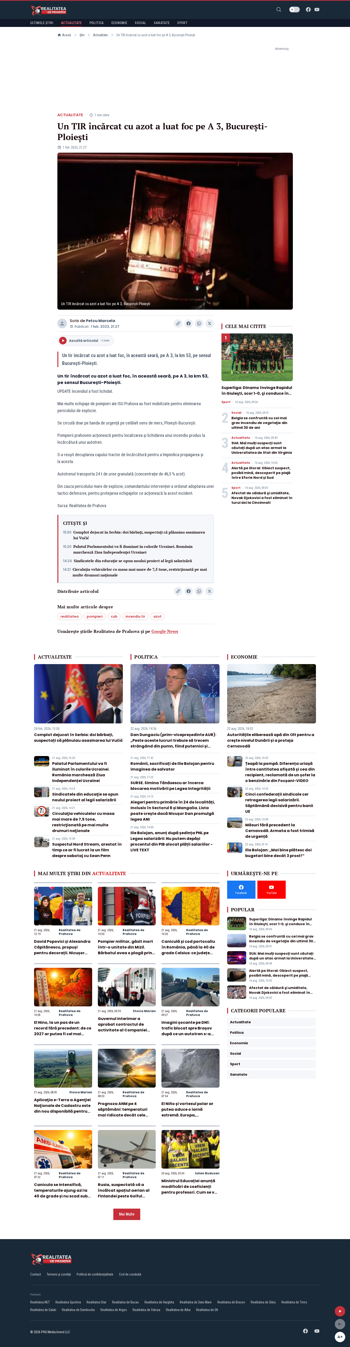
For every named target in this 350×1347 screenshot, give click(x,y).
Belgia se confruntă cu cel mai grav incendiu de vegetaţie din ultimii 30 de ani (259, 423)
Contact (35, 1274)
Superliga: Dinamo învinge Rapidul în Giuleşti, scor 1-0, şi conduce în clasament (256, 393)
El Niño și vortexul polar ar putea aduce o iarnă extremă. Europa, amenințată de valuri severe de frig (190, 1115)
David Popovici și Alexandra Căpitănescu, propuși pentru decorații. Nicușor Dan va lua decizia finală (62, 950)
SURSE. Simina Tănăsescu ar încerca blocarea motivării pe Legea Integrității (170, 785)
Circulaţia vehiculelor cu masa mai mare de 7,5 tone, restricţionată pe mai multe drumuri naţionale (140, 572)
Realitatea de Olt (207, 1310)
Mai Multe (127, 1214)
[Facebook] (308, 9)
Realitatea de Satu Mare (196, 1302)
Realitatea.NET (40, 1302)
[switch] (294, 9)
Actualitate (100, 35)
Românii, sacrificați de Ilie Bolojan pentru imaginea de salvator (172, 766)
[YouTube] (317, 9)
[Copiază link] (178, 323)
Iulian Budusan (207, 1173)
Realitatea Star (96, 1302)
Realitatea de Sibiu (263, 1302)
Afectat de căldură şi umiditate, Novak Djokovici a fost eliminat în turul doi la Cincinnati (261, 498)
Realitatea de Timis (294, 1302)
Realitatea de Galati (43, 1310)
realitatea (69, 616)
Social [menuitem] (140, 23)
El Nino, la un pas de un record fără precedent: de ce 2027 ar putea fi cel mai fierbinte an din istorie (62, 1031)
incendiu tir (135, 616)
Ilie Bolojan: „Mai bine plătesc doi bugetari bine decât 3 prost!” (278, 852)
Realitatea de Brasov (231, 1302)
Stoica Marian (144, 1011)
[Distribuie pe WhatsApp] (199, 323)
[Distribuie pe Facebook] (188, 323)
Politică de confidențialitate (95, 1274)
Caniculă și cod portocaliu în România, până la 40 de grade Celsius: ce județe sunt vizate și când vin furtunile (188, 953)
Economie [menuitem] (119, 23)
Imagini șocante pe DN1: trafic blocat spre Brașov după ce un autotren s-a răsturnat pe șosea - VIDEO (188, 1031)
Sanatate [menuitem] (162, 23)
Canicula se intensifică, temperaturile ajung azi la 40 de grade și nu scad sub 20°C (61, 1193)
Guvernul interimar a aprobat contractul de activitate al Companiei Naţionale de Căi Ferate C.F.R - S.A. (122, 1030)
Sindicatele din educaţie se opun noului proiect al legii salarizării (133, 560)
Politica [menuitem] (97, 23)
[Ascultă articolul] (340, 1311)
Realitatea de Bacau (125, 1302)
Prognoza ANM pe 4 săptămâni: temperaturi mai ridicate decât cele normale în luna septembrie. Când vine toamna (126, 1115)
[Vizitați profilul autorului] (62, 323)
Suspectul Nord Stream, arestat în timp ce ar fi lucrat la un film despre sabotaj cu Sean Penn (87, 850)
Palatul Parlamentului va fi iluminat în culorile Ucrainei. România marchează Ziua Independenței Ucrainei (133, 549)
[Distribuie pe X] (209, 323)
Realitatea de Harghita (159, 1302)
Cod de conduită (130, 1274)
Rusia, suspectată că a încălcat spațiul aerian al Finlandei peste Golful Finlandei (124, 1193)
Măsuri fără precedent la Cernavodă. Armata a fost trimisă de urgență (279, 830)
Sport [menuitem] (182, 23)
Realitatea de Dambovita (78, 1310)
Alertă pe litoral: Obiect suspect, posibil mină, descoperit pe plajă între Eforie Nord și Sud (260, 473)
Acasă (66, 35)
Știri (82, 35)
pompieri (95, 616)
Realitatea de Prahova (69, 932)
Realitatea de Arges (113, 1310)
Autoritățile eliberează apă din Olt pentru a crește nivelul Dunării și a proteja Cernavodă (270, 740)
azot (157, 616)
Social (236, 413)
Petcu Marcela (100, 320)
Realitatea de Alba (178, 1310)
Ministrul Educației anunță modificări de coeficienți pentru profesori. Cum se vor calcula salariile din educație (190, 1192)
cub (114, 616)
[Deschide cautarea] (279, 9)
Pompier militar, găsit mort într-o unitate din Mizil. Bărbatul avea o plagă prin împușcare (125, 950)
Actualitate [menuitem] (71, 23)
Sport (225, 402)
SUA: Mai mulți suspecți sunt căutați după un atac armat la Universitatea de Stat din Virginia (261, 448)
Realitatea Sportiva (68, 1302)
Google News (164, 631)
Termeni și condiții (59, 1274)
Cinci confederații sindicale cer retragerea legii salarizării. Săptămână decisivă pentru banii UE (279, 803)
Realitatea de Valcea (146, 1310)
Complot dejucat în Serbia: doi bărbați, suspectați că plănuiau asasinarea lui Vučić (139, 535)
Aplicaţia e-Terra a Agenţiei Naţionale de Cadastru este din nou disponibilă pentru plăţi (62, 1108)
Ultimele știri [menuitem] (41, 23)
